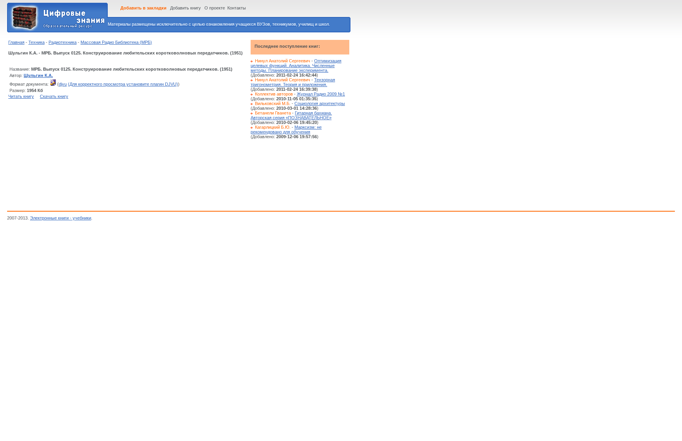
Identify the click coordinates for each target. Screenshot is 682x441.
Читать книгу (21, 96)
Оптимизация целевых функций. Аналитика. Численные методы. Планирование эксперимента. (296, 65)
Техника (36, 42)
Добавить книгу (185, 8)
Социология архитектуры (319, 103)
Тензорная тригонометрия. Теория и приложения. (293, 82)
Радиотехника (63, 42)
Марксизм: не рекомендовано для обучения (286, 129)
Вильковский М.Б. (272, 103)
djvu (63, 84)
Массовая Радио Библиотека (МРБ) (116, 42)
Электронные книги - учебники (60, 218)
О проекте (214, 8)
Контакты (236, 8)
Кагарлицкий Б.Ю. (272, 127)
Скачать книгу (54, 96)
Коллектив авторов (274, 94)
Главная (16, 42)
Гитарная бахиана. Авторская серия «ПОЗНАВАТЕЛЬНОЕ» (291, 115)
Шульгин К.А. (38, 75)
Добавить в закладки (143, 8)
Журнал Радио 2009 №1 (321, 94)
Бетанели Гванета (273, 113)
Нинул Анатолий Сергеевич (282, 60)
